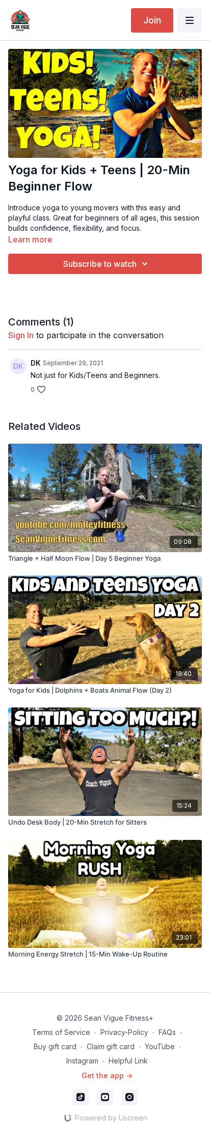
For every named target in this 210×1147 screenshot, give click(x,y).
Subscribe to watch (100, 264)
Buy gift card (55, 1046)
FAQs (167, 1032)
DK (36, 363)
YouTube (160, 1046)
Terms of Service (61, 1032)
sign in (21, 335)
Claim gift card (111, 1046)
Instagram (82, 1060)
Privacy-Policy (124, 1032)
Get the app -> (107, 1075)
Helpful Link (128, 1060)
